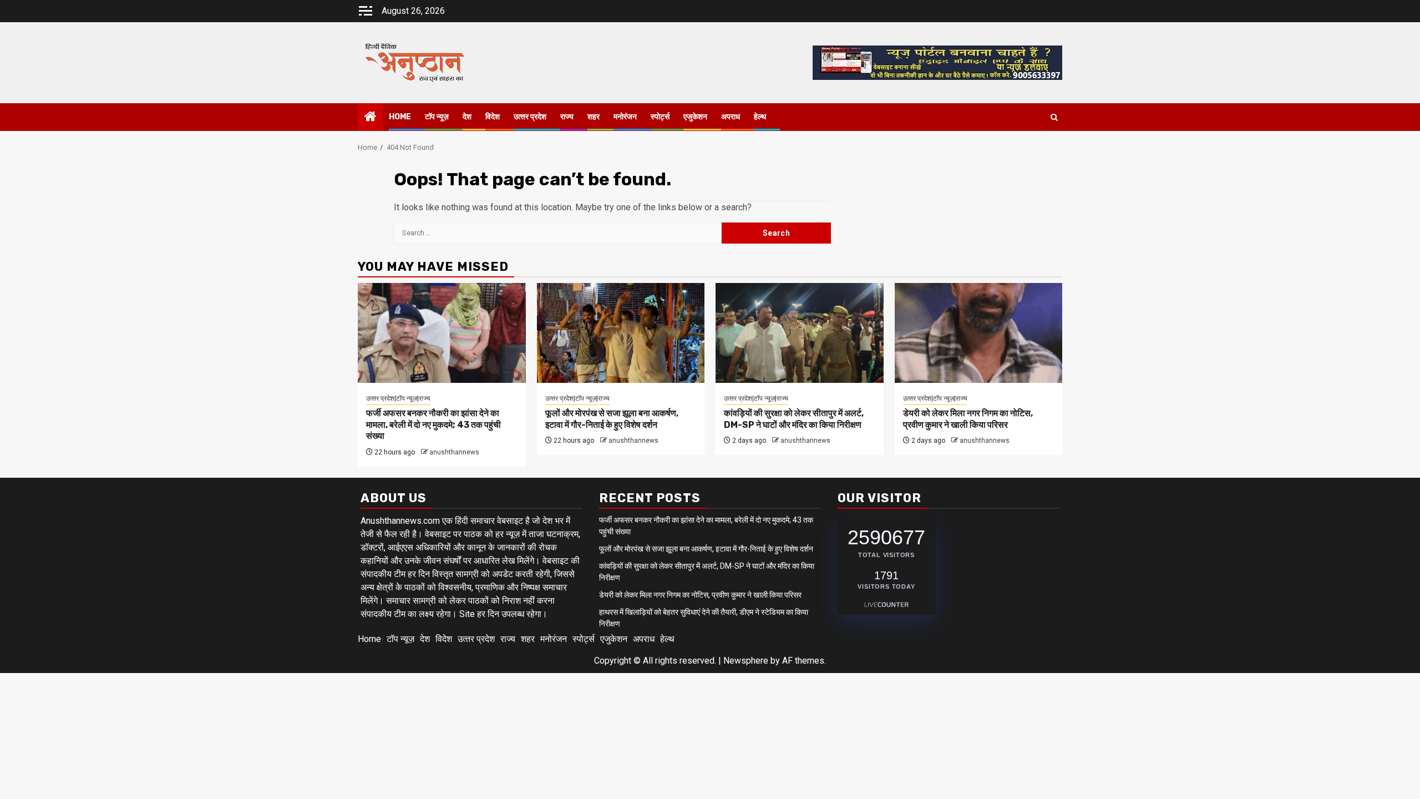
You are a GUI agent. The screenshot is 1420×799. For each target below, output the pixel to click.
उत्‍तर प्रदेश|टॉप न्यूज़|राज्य (398, 398)
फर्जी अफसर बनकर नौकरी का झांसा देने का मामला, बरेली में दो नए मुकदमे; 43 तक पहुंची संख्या (433, 425)
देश (467, 117)
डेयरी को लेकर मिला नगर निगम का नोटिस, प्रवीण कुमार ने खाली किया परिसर (968, 419)
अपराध (730, 117)
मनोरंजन (625, 117)
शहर (593, 117)
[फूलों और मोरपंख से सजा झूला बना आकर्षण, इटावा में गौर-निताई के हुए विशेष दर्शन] (621, 333)
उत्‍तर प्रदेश (530, 117)
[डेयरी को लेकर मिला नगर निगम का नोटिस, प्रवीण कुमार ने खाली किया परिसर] (979, 333)
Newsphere (745, 660)
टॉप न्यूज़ (437, 117)
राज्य (567, 117)
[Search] (1054, 117)
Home (400, 117)
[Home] (370, 117)
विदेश (492, 117)
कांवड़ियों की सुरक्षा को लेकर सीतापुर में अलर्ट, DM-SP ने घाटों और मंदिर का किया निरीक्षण (794, 419)
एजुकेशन (695, 117)
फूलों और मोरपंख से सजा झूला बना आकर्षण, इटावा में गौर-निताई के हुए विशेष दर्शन (611, 419)
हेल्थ (760, 117)
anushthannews (454, 452)
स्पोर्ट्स (660, 117)
